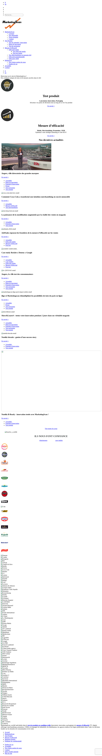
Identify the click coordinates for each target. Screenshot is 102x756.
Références (8, 60)
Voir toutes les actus (51, 428)
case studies (59, 440)
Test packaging (10, 188)
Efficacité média (10, 242)
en (5, 4)
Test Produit (8, 41)
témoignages (43, 440)
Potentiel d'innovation (12, 184)
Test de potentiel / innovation (18, 42)
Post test (8, 245)
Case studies (9, 261)
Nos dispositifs (13, 35)
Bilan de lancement (15, 44)
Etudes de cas (13, 64)
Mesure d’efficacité (11, 48)
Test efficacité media (19, 51)
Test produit (9, 189)
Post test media (17, 53)
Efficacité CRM (14, 58)
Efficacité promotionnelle (17, 57)
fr (5, 2)
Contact (11, 39)
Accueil (7, 732)
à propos (11, 33)
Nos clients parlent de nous (17, 62)
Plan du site (8, 753)
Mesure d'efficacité (11, 206)
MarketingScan (9, 32)
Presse (7, 186)
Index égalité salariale (11, 752)
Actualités (8, 66)
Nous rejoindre (13, 37)
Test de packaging (14, 46)
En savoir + (51, 106)
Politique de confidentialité (13, 741)
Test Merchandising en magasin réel (20, 55)
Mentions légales (10, 739)
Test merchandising (11, 207)
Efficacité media (14, 50)
